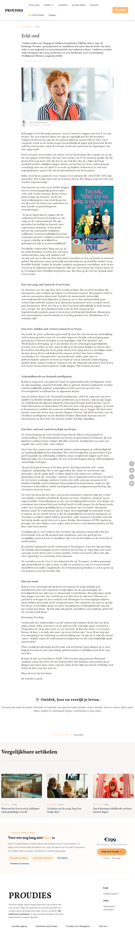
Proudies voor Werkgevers (78, 926)
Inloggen (52, 15)
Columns (26, 27)
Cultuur (97, 804)
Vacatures (94, 5)
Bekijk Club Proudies (110, 851)
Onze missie (34, 5)
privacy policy (78, 735)
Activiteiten (63, 5)
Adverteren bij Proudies (46, 926)
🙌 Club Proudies (36, 15)
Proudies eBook (79, 5)
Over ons (103, 926)
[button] (49, 5)
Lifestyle (5, 804)
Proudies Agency (19, 926)
